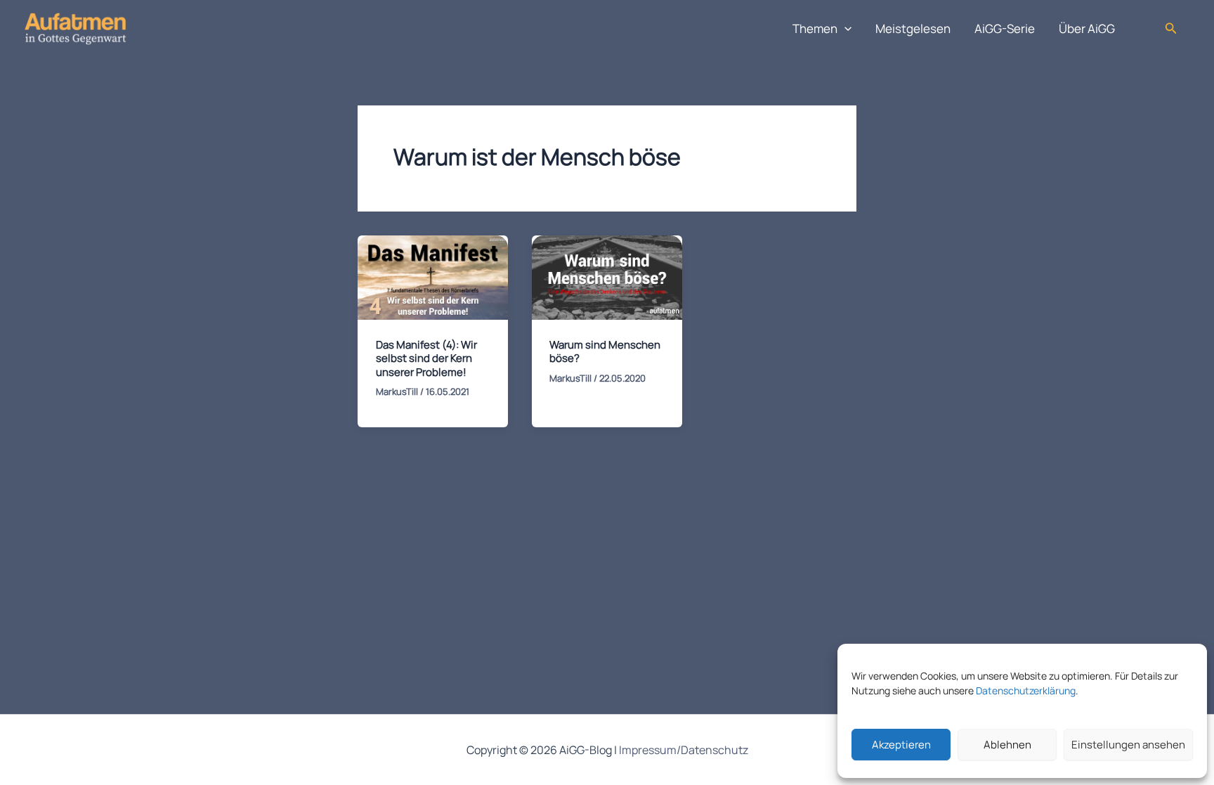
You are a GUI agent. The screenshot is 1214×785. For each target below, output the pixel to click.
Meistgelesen (913, 28)
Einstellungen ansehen (1128, 744)
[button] (844, 28)
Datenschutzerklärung (1026, 690)
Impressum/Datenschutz (683, 750)
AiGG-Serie (1004, 28)
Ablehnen (1007, 744)
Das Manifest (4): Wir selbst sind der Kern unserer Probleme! (426, 358)
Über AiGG (1087, 28)
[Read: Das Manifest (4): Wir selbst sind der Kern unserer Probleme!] (433, 276)
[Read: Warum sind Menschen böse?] (607, 276)
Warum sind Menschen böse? (604, 351)
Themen (814, 28)
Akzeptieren (901, 744)
